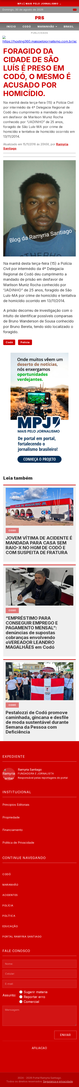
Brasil (69, 26)
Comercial (31, 1002)
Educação (10, 926)
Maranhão (45, 26)
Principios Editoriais (15, 805)
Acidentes (10, 895)
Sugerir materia (35, 992)
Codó (26, 26)
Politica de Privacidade (18, 842)
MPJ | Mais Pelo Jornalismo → (39, 3)
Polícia (25, 342)
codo (12, 530)
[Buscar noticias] (75, 10)
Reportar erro (34, 997)
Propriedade (11, 817)
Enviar (65, 1035)
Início (11, 26)
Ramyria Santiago (30, 769)
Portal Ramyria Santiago (22, 936)
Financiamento (12, 830)
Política (8, 915)
